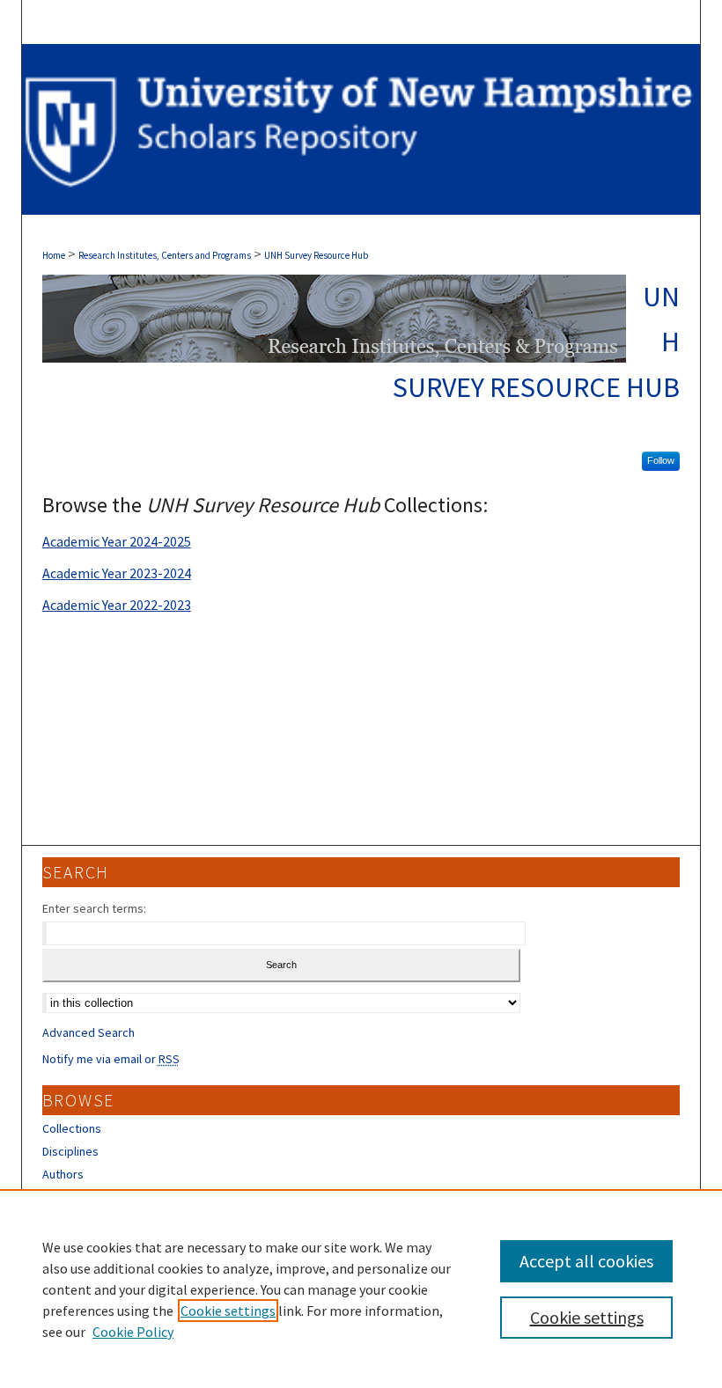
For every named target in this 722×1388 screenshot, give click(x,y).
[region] (361, 1288)
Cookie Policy (132, 1331)
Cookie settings (228, 1310)
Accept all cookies (586, 1261)
